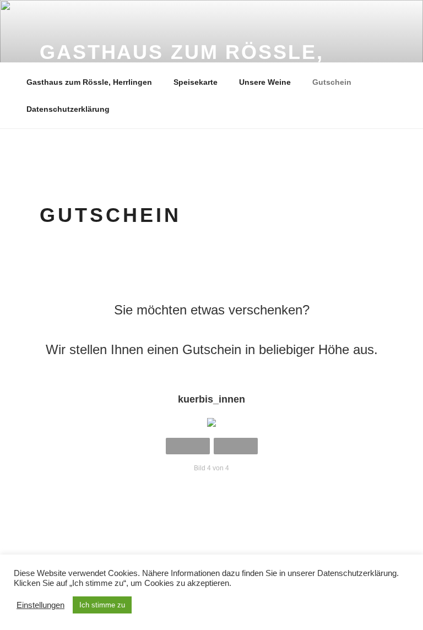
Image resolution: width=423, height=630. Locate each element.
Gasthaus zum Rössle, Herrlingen (89, 82)
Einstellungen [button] (40, 605)
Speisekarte (195, 82)
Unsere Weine (265, 82)
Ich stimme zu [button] (102, 605)
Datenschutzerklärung (68, 109)
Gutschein (331, 82)
